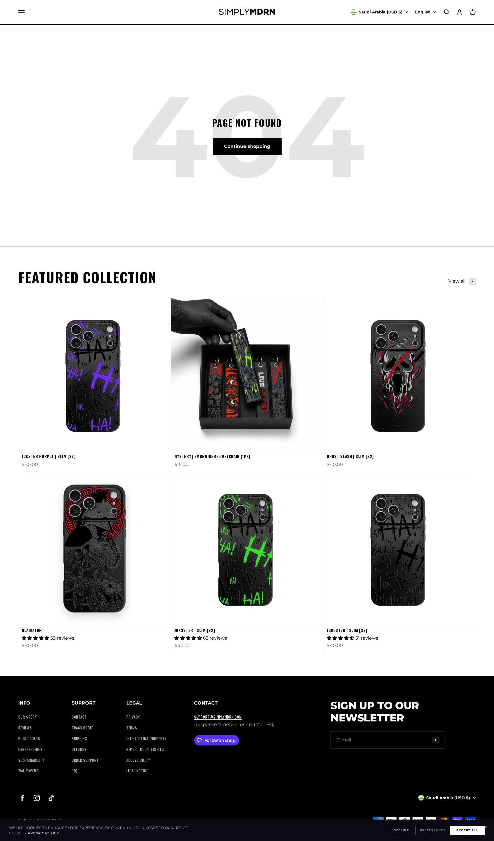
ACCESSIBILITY (138, 760)
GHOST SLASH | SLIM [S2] (350, 456)
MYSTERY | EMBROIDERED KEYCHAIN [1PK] (212, 456)
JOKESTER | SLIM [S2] (347, 630)
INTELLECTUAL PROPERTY (146, 738)
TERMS (131, 728)
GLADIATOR (32, 630)
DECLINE (401, 830)
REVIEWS (25, 728)
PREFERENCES (432, 830)
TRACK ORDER (83, 728)
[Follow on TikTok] (51, 798)
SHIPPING (79, 738)
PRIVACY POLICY (43, 833)
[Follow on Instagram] (37, 798)
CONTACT (79, 717)
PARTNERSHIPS (30, 749)
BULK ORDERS (29, 738)
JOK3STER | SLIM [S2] (194, 630)
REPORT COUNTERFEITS (145, 749)
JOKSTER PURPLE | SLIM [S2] (49, 456)
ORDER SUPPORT (85, 760)
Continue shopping (247, 146)
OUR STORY (27, 717)
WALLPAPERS (28, 770)
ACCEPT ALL (467, 830)
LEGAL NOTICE (137, 770)
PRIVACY (133, 717)
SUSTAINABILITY (31, 760)
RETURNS (79, 749)
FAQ (74, 770)
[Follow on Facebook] (22, 798)
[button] (36, 638)
